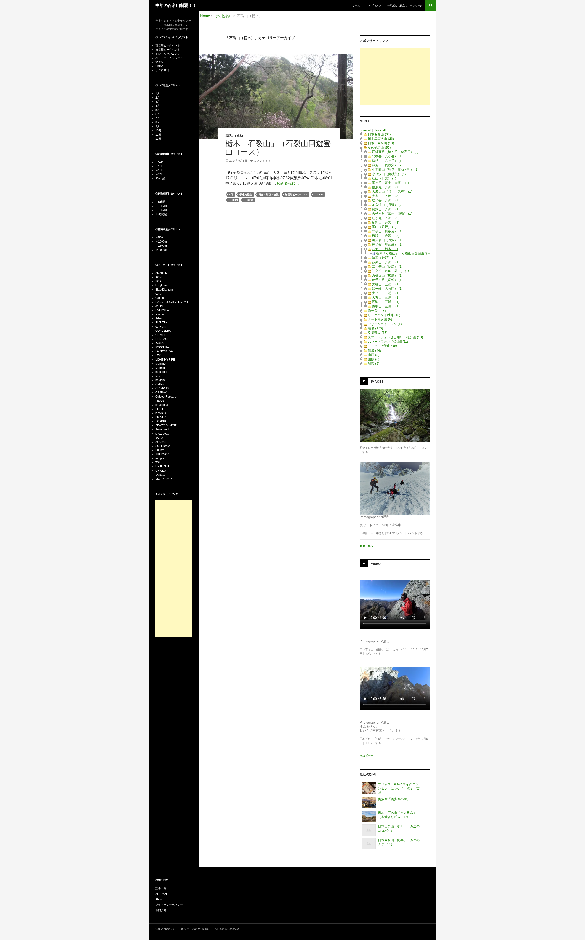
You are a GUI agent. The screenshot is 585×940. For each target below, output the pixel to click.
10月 (158, 130)
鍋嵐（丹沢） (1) (384, 257)
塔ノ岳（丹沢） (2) (385, 200)
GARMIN (160, 326)
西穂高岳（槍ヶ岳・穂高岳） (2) (395, 152)
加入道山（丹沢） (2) (387, 205)
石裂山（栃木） (235, 135)
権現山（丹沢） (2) (385, 236)
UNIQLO (160, 470)
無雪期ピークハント (296, 194)
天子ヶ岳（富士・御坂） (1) (392, 213)
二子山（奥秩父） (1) (387, 231)
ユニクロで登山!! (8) (382, 346)
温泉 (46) (374, 350)
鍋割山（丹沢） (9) (385, 222)
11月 (158, 134)
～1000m (161, 241)
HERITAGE (162, 339)
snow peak (162, 433)
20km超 (160, 178)
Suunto (159, 450)
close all (380, 130)
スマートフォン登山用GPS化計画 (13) (395, 337)
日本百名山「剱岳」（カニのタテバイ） (384, 738)
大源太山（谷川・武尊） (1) (392, 191)
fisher (158, 318)
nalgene (160, 380)
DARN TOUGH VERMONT (171, 302)
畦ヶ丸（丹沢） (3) (385, 218)
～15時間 (161, 210)
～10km (318, 194)
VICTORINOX (163, 479)
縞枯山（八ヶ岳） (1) (387, 161)
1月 (157, 93)
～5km (159, 162)
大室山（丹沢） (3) (385, 196)
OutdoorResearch (166, 396)
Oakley (159, 384)
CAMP (159, 293)
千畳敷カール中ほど (372, 533)
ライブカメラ (373, 5)
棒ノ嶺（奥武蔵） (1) (387, 244)
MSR (158, 376)
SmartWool (162, 429)
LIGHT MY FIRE (165, 359)
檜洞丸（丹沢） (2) (385, 187)
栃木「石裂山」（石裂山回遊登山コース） (278, 147)
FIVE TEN (161, 322)
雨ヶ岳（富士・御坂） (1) (390, 182)
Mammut (160, 363)
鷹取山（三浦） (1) (385, 306)
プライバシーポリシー (169, 904)
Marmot (160, 367)
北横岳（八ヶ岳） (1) (387, 156)
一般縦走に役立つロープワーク (405, 5)
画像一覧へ (368, 546)
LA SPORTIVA (164, 351)
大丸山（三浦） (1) (385, 297)
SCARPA (161, 421)
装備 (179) (375, 328)
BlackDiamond (164, 289)
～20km (160, 174)
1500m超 (161, 249)
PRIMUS (160, 417)
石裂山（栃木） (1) (385, 249)
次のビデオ (368, 755)
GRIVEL (160, 334)
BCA (158, 281)
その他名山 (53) (379, 147)
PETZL (159, 409)
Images (377, 381)
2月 (157, 97)
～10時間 (161, 206)
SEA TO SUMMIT (165, 425)
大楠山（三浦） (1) (385, 284)
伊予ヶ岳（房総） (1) (387, 280)
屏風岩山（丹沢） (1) (387, 240)
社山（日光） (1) (384, 178)
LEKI (158, 355)
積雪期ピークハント (167, 45)
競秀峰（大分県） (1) (387, 288)
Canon (159, 297)
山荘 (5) (373, 355)
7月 (157, 118)
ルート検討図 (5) (380, 319)
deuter (159, 306)
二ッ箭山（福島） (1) (387, 266)
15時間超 (161, 214)
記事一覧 (160, 888)
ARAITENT (162, 273)
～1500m (161, 245)
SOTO (159, 437)
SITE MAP (161, 893)
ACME (159, 277)
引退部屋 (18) (378, 332)
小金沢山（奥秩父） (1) (389, 174)
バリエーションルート (169, 57)
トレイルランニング (167, 53)
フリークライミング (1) (385, 324)
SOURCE (161, 441)
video (376, 563)
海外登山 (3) (377, 310)
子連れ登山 (245, 194)
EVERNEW (162, 310)
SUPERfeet (162, 446)
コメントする (262, 160)
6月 (157, 114)
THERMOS (162, 454)
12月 (158, 138)
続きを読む (288, 183)
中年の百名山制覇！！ (176, 5)
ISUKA (159, 343)
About (159, 899)
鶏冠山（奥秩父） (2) (387, 165)
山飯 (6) (373, 359)
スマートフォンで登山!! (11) (388, 341)
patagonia (161, 404)
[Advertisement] (395, 76)
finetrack (160, 314)
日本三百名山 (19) (381, 143)
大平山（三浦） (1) (385, 293)
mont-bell (161, 372)
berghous (161, 285)
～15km (160, 170)
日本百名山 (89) (379, 134)
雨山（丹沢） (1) (384, 227)
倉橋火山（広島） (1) (387, 275)
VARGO (160, 474)
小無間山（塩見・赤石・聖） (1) (395, 169)
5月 (157, 110)
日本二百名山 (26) (381, 138)
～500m (233, 200)
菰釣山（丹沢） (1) (385, 209)
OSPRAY (161, 392)
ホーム (356, 5)
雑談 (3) (373, 363)
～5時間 (248, 200)
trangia (159, 458)
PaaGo (159, 400)
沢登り (159, 62)
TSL (157, 462)
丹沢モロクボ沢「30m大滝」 (377, 447)
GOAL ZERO (163, 330)
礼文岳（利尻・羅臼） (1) (390, 271)
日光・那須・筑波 (268, 194)
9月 (157, 126)
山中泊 (159, 66)
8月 (157, 122)
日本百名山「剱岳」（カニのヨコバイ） (384, 649)
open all (365, 130)
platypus (160, 413)
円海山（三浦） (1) (385, 302)
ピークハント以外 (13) (384, 315)
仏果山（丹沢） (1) (385, 262)
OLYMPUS (162, 388)
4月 (231, 194)
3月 (157, 101)
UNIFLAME (162, 466)
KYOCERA (162, 347)
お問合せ (160, 910)
